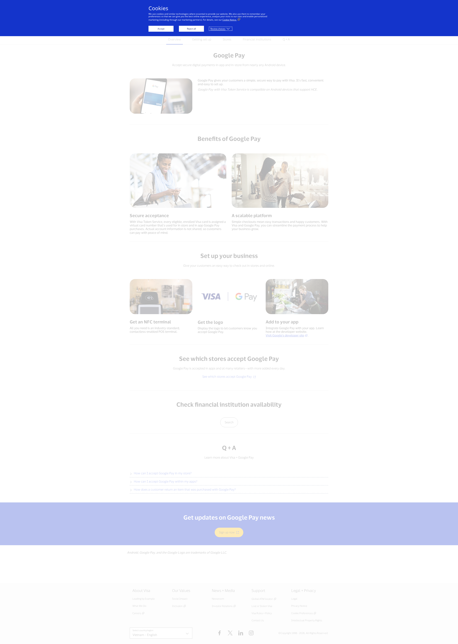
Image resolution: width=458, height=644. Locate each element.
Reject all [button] (191, 28)
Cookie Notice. (229, 19)
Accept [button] (161, 28)
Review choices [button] (217, 28)
